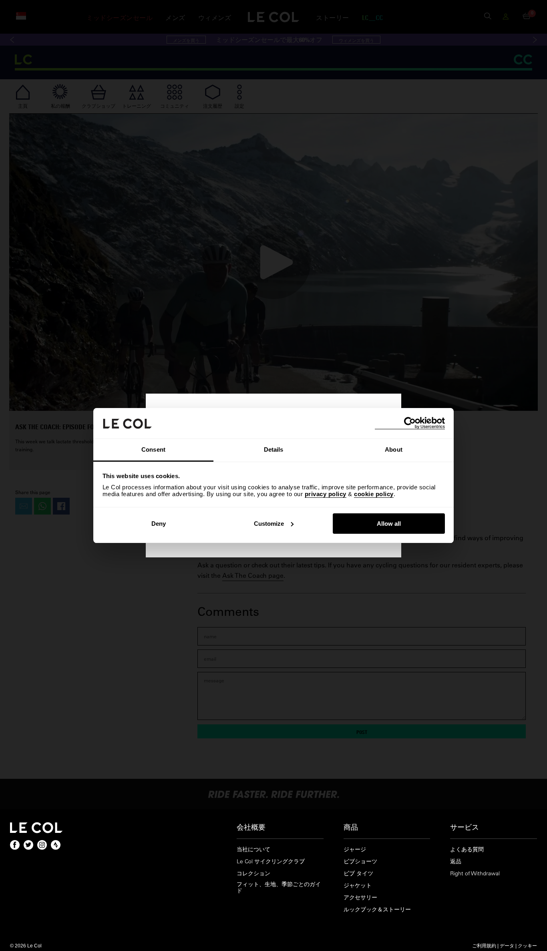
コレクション (253, 873)
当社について (253, 849)
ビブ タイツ (358, 873)
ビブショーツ (360, 861)
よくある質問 (467, 849)
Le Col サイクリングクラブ (271, 861)
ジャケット (358, 885)
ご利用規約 (484, 945)
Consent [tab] (153, 449)
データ (507, 945)
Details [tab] (274, 449)
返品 (455, 861)
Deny (158, 523)
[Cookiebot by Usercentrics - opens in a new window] (410, 423)
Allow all (389, 523)
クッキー (527, 945)
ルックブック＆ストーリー (377, 909)
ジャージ (355, 849)
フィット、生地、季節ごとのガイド (279, 887)
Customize (269, 523)
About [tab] (393, 449)
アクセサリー (360, 897)
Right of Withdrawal (475, 873)
